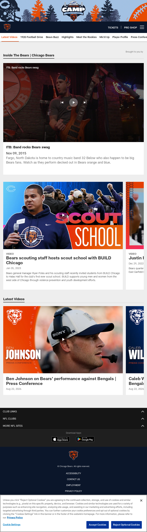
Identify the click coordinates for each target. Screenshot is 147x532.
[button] (62, 102)
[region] (73, 513)
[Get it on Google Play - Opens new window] (85, 441)
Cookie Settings (11, 524)
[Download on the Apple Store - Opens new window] (60, 440)
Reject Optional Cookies (126, 524)
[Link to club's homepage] (7, 26)
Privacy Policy (73, 491)
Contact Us (73, 479)
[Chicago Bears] (73, 456)
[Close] (141, 500)
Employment (73, 485)
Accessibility (73, 473)
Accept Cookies (97, 524)
